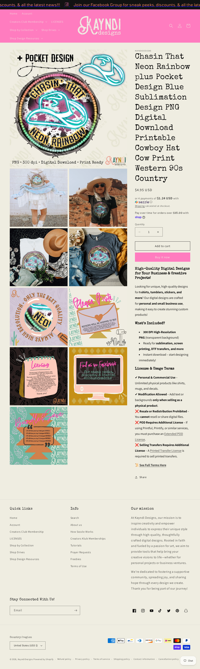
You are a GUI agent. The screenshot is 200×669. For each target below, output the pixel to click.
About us (76, 525)
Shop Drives (17, 552)
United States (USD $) (26, 645)
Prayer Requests (81, 552)
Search (75, 518)
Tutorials (76, 545)
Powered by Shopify (43, 659)
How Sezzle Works (82, 531)
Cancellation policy (169, 659)
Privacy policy (82, 659)
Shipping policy (122, 659)
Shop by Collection (22, 545)
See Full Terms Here (152, 465)
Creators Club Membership (27, 531)
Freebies (76, 559)
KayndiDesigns (25, 659)
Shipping (140, 205)
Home (13, 518)
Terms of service (101, 659)
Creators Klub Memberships (88, 538)
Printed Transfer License (165, 451)
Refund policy (64, 659)
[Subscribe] (75, 610)
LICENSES (16, 538)
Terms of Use (79, 566)
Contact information (144, 659)
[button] (28, 22)
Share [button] (143, 477)
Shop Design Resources (24, 559)
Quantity (140, 224)
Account (15, 525)
